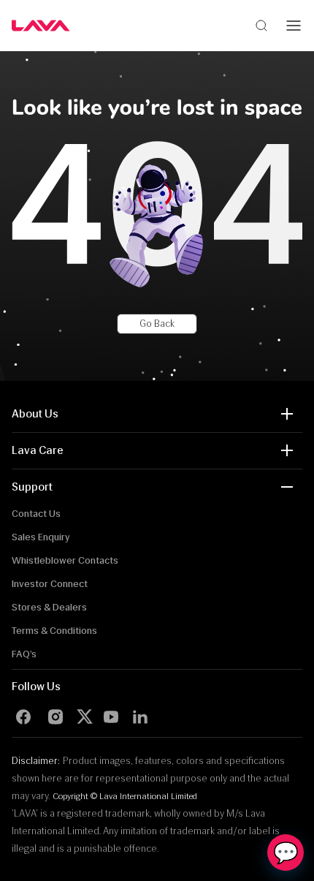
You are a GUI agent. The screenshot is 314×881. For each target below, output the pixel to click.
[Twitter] (87, 716)
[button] (157, 413)
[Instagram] (55, 716)
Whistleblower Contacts (65, 560)
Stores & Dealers (49, 607)
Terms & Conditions (54, 630)
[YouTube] (111, 716)
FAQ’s (24, 654)
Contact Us (36, 513)
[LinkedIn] (140, 716)
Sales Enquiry (41, 537)
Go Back (157, 323)
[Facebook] (23, 716)
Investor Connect (50, 584)
